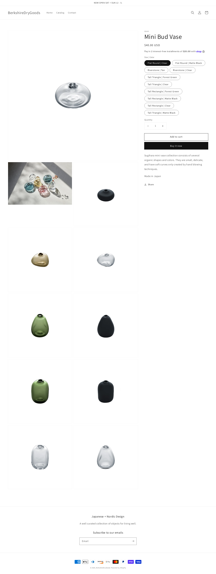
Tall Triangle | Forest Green (162, 77)
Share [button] (151, 184)
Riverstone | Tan (156, 70)
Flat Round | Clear (157, 63)
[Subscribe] (133, 541)
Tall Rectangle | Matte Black (163, 98)
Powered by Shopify (118, 568)
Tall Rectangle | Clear (159, 105)
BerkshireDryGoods (103, 568)
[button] (192, 12)
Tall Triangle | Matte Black (162, 112)
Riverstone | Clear (182, 70)
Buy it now (176, 145)
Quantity (148, 120)
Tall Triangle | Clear (158, 84)
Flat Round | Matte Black (188, 63)
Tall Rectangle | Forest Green (163, 91)
